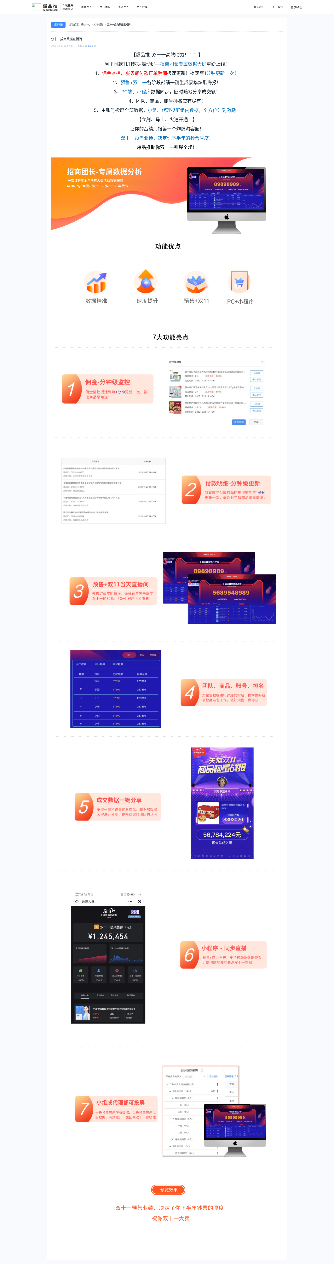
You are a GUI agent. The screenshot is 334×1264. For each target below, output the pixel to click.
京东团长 (105, 6)
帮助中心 (85, 24)
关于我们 (277, 6)
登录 (293, 7)
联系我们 (259, 6)
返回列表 (58, 24)
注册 (299, 7)
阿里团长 (86, 6)
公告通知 (98, 24)
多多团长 (123, 6)
